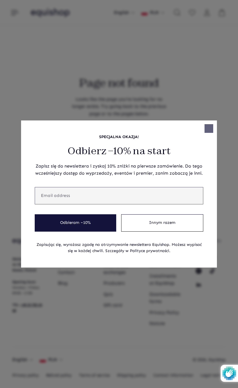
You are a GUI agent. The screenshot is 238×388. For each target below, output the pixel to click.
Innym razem (162, 222)
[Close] (208, 128)
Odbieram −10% (75, 222)
